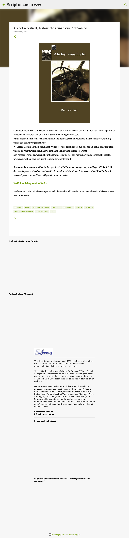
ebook (27, 208)
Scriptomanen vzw (24, 4)
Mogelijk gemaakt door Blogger (66, 534)
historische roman (41, 208)
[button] (15, 37)
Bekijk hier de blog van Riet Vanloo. (30, 183)
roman (79, 208)
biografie (18, 208)
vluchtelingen (42, 212)
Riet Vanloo (68, 208)
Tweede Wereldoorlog (23, 212)
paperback (56, 208)
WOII (53, 212)
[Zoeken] (44, 5)
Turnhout (89, 208)
